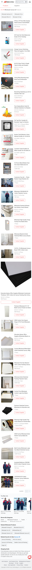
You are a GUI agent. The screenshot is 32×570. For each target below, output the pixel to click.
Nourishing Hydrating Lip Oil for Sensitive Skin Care (22, 92)
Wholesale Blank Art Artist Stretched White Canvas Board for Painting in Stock (22, 235)
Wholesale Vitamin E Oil (7, 533)
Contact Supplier (19, 29)
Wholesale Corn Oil (6, 530)
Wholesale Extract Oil (18, 527)
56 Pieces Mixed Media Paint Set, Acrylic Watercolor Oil (21, 163)
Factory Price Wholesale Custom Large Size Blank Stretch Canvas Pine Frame (21, 392)
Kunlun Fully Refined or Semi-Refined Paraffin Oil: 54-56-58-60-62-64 (22, 135)
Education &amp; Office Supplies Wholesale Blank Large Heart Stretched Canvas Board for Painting (22, 335)
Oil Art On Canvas (17, 539)
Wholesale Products (12, 519)
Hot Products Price (13, 561)
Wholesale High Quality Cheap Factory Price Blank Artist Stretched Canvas (22, 220)
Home (2, 519)
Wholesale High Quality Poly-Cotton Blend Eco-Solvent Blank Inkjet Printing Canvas (22, 420)
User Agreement (11, 565)
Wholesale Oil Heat (17, 17)
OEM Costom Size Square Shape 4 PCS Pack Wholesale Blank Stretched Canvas (22, 321)
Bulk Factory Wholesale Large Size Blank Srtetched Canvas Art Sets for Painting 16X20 (22, 449)
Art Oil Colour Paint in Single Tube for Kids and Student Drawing (21, 64)
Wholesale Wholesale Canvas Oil (22, 533)
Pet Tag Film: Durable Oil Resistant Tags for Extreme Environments (21, 121)
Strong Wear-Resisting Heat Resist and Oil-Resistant (21, 78)
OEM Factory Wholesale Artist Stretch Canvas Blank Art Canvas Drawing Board (22, 435)
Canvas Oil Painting (6, 539)
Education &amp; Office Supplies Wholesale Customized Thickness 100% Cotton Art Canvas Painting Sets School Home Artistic (15, 294)
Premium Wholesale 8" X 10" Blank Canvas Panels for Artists (22, 307)
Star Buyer (11, 563)
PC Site (16, 563)
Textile (23, 519)
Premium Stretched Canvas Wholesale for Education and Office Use (21, 406)
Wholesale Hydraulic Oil (7, 14)
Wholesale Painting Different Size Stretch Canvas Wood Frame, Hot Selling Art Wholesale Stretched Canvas (21, 206)
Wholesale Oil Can (19, 14)
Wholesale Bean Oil (16, 530)
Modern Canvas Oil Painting (20, 542)
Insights (21, 563)
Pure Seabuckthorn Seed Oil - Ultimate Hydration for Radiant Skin (22, 107)
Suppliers (17, 5)
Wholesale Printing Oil (7, 527)
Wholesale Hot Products (24, 561)
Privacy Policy (20, 565)
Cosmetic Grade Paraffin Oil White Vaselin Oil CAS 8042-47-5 (22, 149)
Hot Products (5, 561)
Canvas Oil (3, 521)
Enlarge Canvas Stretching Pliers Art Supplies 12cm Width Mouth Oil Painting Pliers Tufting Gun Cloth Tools (22, 50)
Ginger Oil (4, 545)
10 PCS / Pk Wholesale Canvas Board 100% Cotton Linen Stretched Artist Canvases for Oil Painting (22, 249)
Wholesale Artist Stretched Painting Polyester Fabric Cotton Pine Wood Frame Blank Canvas (22, 378)
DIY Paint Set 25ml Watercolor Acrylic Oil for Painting (22, 36)
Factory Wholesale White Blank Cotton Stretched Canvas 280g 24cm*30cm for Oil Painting (22, 349)
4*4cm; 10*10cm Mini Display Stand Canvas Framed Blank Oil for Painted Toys (22, 22)
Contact (26, 565)
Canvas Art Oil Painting (7, 542)
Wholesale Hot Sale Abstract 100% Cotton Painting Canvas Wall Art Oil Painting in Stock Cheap (22, 364)
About (5, 565)
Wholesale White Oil (6, 17)
